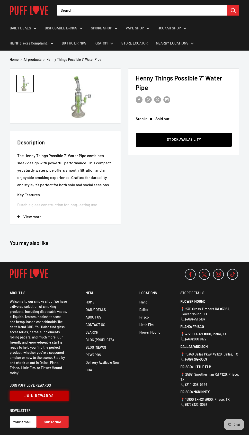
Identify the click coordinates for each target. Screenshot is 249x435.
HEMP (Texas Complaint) (29, 43)
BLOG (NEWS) (96, 347)
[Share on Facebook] (139, 99)
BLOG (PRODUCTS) (100, 340)
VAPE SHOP (135, 28)
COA (89, 370)
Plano (143, 302)
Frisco (144, 317)
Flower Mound (149, 332)
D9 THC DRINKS (74, 43)
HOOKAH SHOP (169, 28)
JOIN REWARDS (39, 396)
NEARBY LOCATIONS (172, 43)
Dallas (143, 310)
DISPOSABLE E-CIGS (61, 28)
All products (33, 59)
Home (14, 59)
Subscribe (52, 421)
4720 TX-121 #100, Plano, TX (206, 334)
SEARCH (92, 332)
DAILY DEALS (20, 28)
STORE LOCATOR (134, 43)
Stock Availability (184, 140)
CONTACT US (95, 325)
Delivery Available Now (102, 362)
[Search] (233, 10)
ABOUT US (93, 317)
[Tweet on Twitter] (157, 99)
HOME (90, 302)
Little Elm (146, 325)
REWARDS (93, 355)
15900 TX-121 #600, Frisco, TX (207, 399)
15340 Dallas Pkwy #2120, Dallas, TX (211, 354)
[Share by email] (166, 99)
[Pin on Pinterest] (148, 99)
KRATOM (101, 43)
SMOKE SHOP (101, 28)
